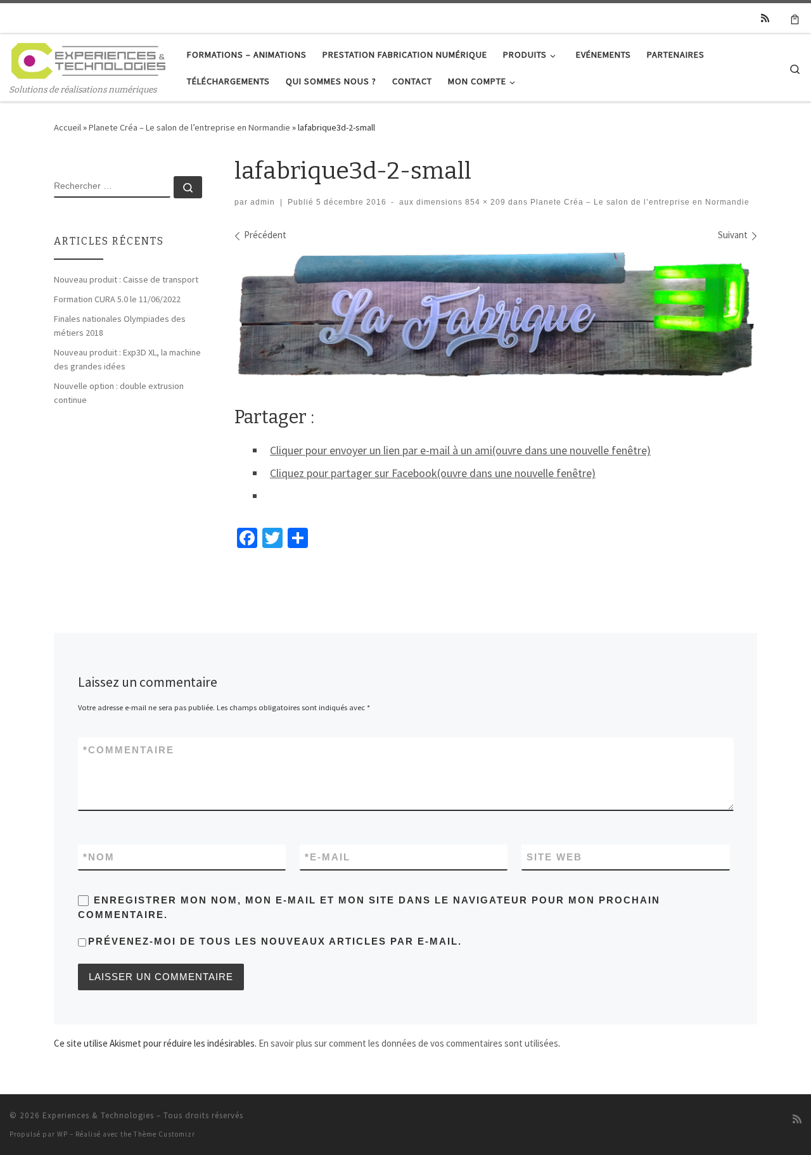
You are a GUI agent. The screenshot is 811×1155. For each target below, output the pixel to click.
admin (262, 202)
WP (62, 1134)
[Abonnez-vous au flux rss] (765, 18)
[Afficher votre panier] (795, 18)
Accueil (67, 127)
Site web (554, 857)
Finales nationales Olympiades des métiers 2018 (120, 325)
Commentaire (128, 749)
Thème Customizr (164, 1134)
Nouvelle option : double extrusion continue (119, 392)
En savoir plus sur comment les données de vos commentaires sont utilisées (408, 1043)
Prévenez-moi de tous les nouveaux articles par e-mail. (275, 941)
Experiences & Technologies (98, 1115)
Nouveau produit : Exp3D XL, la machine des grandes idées (127, 359)
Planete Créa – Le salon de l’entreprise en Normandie (189, 127)
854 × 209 (484, 202)
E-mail (327, 857)
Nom (99, 857)
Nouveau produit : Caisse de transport (126, 279)
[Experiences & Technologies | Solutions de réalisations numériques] (89, 59)
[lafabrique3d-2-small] (495, 316)
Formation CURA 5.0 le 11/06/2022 (117, 299)
